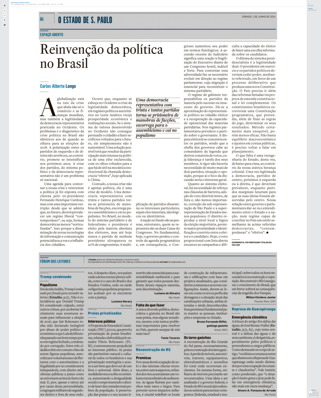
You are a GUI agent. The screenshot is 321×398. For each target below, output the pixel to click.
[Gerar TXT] (4, 15)
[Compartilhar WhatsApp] (4, 25)
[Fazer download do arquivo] (4, 20)
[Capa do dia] (4, 6)
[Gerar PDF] (4, 10)
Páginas (314, 390)
